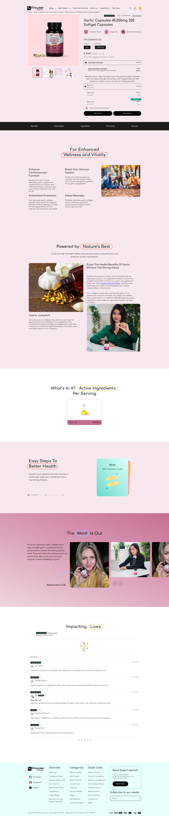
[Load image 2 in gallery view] (48, 73)
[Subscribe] (139, 798)
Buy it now (127, 113)
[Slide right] (77, 73)
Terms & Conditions (96, 776)
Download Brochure (57, 780)
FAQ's (90, 803)
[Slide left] (30, 73)
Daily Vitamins (76, 780)
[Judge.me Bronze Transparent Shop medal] (84, 646)
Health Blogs (54, 795)
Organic (73, 788)
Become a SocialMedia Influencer (56, 800)
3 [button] (85, 740)
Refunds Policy (94, 791)
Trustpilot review (56, 776)
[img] (35, 663)
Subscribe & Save (56, 788)
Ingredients (53, 791)
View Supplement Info (93, 39)
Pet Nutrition (75, 799)
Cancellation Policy (96, 784)
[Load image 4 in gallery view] (69, 73)
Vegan (72, 795)
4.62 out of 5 (52, 633)
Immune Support (77, 803)
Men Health (75, 776)
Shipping (96, 57)
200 (87, 47)
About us (52, 772)
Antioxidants (75, 784)
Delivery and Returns (96, 780)
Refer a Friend (94, 772)
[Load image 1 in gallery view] (37, 73)
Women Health (76, 772)
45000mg (100, 47)
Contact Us (92, 799)
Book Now (120, 784)
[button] (52, 8)
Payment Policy (94, 788)
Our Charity (54, 784)
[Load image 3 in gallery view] (58, 73)
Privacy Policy (94, 795)
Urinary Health (76, 791)
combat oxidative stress (110, 283)
